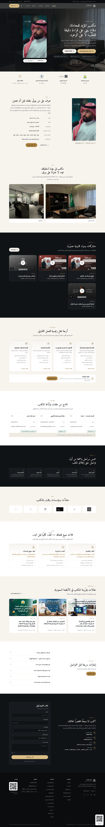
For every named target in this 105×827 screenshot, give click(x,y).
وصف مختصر (45, 742)
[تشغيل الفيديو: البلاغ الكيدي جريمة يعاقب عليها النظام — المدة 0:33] (82, 291)
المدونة (33, 6)
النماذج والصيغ (51, 786)
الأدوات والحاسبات (50, 789)
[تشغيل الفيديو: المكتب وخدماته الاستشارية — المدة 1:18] (23, 263)
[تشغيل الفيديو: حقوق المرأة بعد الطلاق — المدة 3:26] (82, 263)
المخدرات (68, 786)
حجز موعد (51, 810)
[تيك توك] (87, 794)
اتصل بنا (28, 6)
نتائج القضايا (51, 793)
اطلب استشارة (91, 368)
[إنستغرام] (94, 794)
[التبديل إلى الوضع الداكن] (21, 5)
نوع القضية (46, 727)
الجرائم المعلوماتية (66, 793)
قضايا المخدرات (50, 803)
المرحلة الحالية (45, 734)
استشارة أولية (51, 813)
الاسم (47, 712)
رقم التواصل (45, 719)
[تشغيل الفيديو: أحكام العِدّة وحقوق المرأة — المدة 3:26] (52, 263)
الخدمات (40, 6)
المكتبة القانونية (50, 782)
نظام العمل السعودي (49, 800)
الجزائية (69, 782)
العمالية (69, 800)
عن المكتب (47, 6)
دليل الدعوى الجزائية (49, 796)
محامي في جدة (51, 806)
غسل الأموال (67, 789)
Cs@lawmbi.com (32, 786)
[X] (84, 794)
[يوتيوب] (91, 794)
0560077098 (33, 782)
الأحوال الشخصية (66, 796)
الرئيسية (54, 6)
